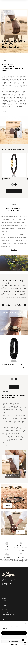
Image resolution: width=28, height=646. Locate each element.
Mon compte (5, 612)
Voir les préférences (14, 641)
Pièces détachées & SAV (8, 614)
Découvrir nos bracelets (14, 191)
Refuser (14, 637)
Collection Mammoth (18, 305)
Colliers (4, 600)
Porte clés (4, 605)
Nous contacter (8, 590)
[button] (26, 623)
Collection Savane (8, 305)
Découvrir (14, 387)
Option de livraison (6, 617)
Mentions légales (14, 644)
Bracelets (4, 598)
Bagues (4, 603)
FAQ (3, 619)
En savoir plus (4, 111)
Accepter (14, 633)
